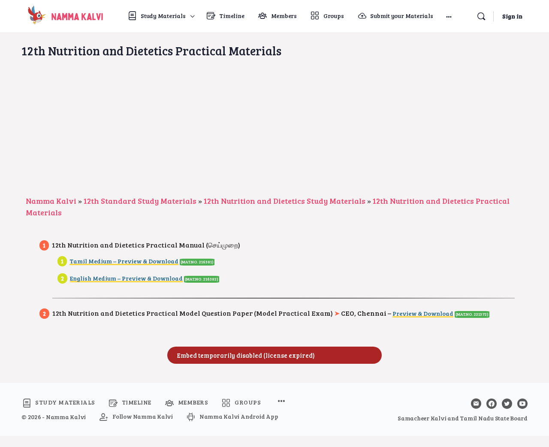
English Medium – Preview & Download (126, 278)
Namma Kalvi (51, 201)
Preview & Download (422, 313)
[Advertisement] (274, 131)
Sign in (512, 16)
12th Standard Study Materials (140, 201)
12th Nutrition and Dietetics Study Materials (284, 201)
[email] (476, 404)
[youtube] (522, 404)
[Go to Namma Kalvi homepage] (63, 15)
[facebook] (491, 404)
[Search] (481, 16)
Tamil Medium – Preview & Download (123, 261)
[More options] (449, 16)
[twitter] (507, 404)
